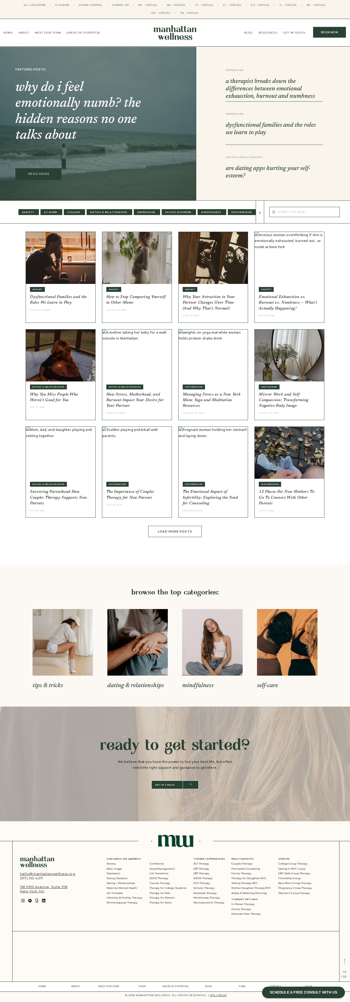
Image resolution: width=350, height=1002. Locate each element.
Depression (235, 70)
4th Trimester (115, 892)
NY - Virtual (147, 4)
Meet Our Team (48, 32)
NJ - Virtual (176, 4)
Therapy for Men (159, 892)
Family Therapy (241, 873)
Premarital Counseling (245, 868)
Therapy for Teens (160, 902)
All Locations (35, 4)
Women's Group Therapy (294, 892)
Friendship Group (289, 878)
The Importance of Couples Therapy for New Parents (130, 494)
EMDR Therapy (203, 878)
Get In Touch (294, 32)
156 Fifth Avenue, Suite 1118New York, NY (43, 889)
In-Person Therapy (242, 904)
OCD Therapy (201, 883)
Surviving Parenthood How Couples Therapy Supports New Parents (58, 497)
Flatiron (62, 4)
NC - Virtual (316, 4)
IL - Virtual (288, 4)
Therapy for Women (162, 897)
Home (8, 32)
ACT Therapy (201, 864)
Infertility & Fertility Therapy (124, 897)
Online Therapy (241, 909)
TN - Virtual (189, 13)
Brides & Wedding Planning (249, 892)
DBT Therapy (201, 873)
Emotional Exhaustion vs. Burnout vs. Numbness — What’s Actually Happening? (288, 303)
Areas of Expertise (83, 32)
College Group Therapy (293, 864)
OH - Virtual (161, 13)
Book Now (329, 32)
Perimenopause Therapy (122, 902)
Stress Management (162, 868)
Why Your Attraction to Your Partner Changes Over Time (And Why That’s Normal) (209, 303)
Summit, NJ (120, 4)
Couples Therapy (241, 864)
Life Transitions (158, 873)
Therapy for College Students (167, 888)
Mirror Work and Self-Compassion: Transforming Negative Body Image (283, 400)
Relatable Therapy (205, 892)
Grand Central (91, 4)
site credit (218, 995)
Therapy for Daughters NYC (248, 878)
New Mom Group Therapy (294, 883)
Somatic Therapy (204, 888)
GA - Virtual (260, 4)
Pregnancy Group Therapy (295, 888)
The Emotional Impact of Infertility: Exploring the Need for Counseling (210, 497)
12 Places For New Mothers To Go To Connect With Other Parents (286, 497)
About (24, 32)
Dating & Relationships (244, 157)
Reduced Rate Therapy (246, 914)
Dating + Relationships (121, 883)
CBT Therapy (201, 868)
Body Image (114, 868)
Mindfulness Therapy (206, 897)
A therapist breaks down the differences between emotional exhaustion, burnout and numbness (270, 88)
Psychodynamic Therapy (208, 902)
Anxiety (111, 864)
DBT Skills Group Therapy (294, 873)
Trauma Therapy (159, 883)
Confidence (156, 864)
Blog (248, 32)
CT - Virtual (204, 4)
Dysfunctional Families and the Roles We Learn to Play (58, 300)
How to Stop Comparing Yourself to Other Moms (136, 300)
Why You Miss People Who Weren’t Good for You (54, 397)
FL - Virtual (232, 4)
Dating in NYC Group (291, 868)
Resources (268, 32)
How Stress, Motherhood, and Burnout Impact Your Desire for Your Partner (135, 400)
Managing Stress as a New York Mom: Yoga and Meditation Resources (212, 400)
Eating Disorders (117, 878)
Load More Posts (175, 531)
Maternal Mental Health (122, 888)
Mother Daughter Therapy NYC (251, 888)
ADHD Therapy (158, 878)
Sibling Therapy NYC (244, 883)
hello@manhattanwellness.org (47, 874)
